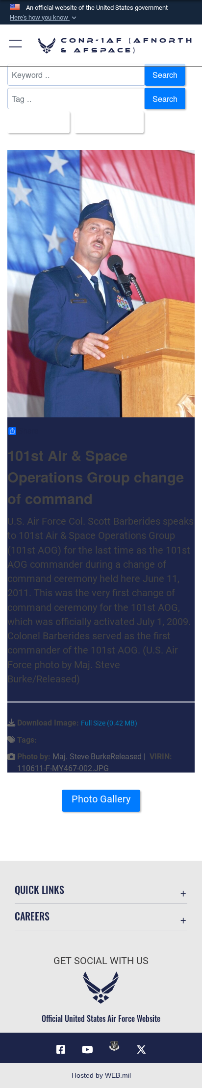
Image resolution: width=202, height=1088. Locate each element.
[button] (44, 18)
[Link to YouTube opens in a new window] (87, 1049)
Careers (32, 916)
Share (28, 431)
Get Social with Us (101, 961)
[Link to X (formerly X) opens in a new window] (141, 1049)
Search (164, 74)
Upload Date (106, 122)
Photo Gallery (101, 799)
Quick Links (39, 890)
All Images (35, 122)
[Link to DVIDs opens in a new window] (114, 1046)
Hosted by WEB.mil (101, 1075)
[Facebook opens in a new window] (60, 1049)
